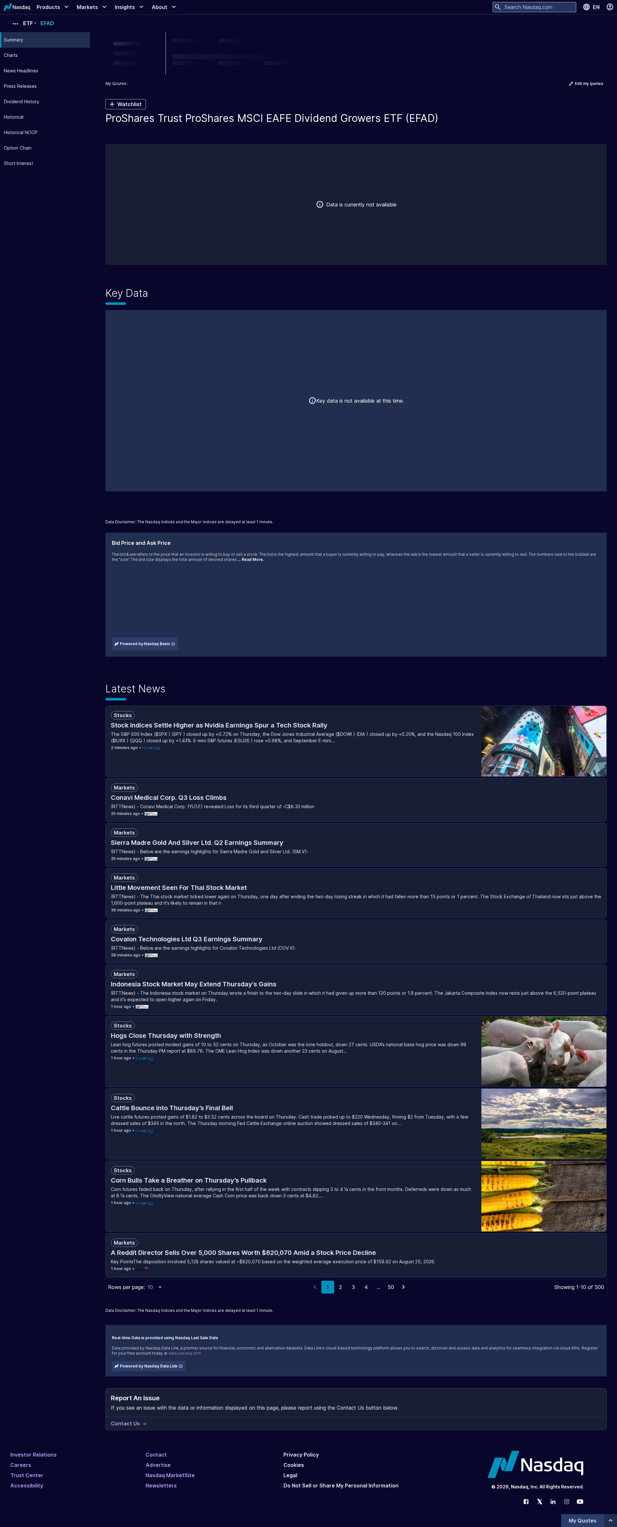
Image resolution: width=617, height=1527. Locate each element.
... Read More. (251, 559)
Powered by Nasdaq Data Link (148, 1366)
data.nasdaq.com (184, 1353)
